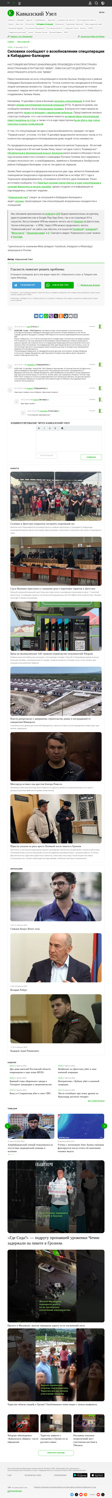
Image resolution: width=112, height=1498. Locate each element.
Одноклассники (36, 233)
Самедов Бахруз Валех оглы (25, 928)
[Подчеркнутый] (49, 428)
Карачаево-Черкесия (74, 24)
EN (14, 3)
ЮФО (66, 32)
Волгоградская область (86, 20)
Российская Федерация (34, 28)
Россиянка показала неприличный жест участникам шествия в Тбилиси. (85, 1440)
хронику (19, 201)
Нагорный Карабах (15, 28)
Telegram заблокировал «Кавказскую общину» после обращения (23, 1438)
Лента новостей (23, 42)
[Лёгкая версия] (19, 3)
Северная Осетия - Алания (75, 28)
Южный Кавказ (55, 32)
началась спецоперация (68, 101)
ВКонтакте (18, 233)
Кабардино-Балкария (44, 24)
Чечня (30, 32)
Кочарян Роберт (18, 989)
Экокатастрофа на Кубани (92, 36)
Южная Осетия (41, 32)
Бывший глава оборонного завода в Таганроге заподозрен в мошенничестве (31, 1082)
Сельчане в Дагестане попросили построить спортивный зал (42, 523)
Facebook (78, 229)
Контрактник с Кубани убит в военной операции (78, 1082)
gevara (35, 400)
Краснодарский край (93, 24)
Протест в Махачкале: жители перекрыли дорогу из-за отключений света (46, 1325)
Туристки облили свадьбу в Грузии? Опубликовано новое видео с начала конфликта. (53, 1404)
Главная (11, 42)
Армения (51, 20)
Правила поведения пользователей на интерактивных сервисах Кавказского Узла (65, 1487)
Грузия (11, 24)
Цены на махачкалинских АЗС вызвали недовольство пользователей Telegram (51, 653)
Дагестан (19, 24)
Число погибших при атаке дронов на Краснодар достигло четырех (78, 1095)
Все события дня (96, 1101)
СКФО (90, 28)
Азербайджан (39, 20)
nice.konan (44, 411)
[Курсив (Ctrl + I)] (44, 428)
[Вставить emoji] (62, 428)
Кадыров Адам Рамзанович (24, 1050)
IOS (58, 213)
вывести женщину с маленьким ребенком (48, 112)
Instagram (91, 229)
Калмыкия (59, 24)
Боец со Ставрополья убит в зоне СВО (30, 1093)
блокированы (46, 108)
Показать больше (56, 1453)
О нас (10, 1475)
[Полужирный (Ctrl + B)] (39, 428)
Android (49, 213)
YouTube (17, 236)
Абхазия (11, 20)
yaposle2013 (31, 365)
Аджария (20, 20)
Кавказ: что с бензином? (21, 36)
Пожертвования (60, 1475)
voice (28, 327)
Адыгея (29, 20)
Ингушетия (29, 24)
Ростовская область (54, 28)
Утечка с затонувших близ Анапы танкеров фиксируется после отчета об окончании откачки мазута (81, 1148)
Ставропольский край (17, 32)
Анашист (30, 388)
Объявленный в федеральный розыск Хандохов (35, 153)
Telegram (78, 221)
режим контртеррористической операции (40, 104)
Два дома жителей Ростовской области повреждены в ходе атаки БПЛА (30, 1070)
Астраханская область (66, 20)
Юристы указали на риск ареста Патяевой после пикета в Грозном (45, 846)
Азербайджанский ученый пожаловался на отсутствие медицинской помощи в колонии (30, 1148)
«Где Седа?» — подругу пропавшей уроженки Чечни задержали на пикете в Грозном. (53, 1240)
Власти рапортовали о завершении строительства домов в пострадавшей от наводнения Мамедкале (50, 720)
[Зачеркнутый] (55, 428)
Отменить (91, 457)
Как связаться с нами (33, 1475)
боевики (59, 108)
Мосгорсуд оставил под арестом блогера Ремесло (36, 784)
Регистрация (46, 455)
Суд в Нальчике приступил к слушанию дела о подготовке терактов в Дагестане (52, 588)
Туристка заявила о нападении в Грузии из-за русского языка (54, 1438)
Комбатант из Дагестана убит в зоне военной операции (77, 1070)
